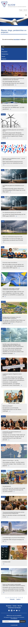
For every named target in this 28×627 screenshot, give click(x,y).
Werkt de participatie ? (8, 406)
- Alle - (3, 47)
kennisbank (17, 39)
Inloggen (21, 10)
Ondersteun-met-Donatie (14, 607)
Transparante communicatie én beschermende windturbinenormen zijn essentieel (13, 79)
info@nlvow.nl (19, 610)
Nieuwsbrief (4, 51)
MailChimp (15, 618)
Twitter (14, 610)
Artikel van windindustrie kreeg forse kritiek (12, 236)
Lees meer (15, 85)
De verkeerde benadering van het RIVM (12, 212)
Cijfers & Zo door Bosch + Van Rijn (11, 460)
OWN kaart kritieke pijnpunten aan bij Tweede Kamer (13, 130)
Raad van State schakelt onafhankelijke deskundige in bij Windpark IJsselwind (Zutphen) (14, 585)
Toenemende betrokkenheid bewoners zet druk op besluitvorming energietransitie (13, 512)
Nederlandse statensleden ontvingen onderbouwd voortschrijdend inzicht (11, 289)
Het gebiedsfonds (7, 486)
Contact (15, 606)
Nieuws (3, 56)
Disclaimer (9, 606)
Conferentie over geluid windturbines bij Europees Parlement (12, 432)
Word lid (25, 10)
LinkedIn (12, 610)
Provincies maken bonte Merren (10, 262)
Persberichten (5, 54)
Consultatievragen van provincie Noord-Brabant (14, 537)
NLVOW (13, 5)
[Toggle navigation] (26, 15)
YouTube (17, 610)
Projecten (4, 59)
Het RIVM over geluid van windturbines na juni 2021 (13, 186)
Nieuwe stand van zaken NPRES (10, 105)
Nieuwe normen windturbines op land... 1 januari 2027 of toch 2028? (14, 159)
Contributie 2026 (6, 562)
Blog (3, 49)
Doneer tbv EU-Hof (1, 315)
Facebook (9, 610)
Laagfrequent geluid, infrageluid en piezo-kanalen (12, 374)
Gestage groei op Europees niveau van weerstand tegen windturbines (12, 317)
